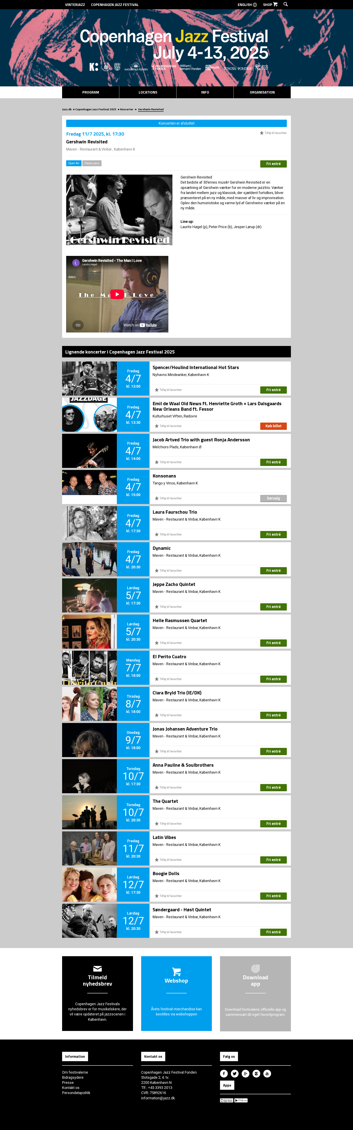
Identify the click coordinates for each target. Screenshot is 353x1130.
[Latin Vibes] (89, 841)
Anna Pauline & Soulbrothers (183, 765)
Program (90, 92)
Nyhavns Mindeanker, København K (181, 375)
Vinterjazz (75, 4)
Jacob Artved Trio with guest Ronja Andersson (201, 439)
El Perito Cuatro (169, 656)
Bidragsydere (73, 1077)
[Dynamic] (89, 552)
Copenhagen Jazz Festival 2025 (95, 109)
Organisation (262, 92)
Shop (268, 4)
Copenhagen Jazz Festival (115, 4)
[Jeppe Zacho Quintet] (89, 588)
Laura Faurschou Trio (175, 511)
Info (205, 92)
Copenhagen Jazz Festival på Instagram (256, 1074)
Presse (68, 1082)
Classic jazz (91, 163)
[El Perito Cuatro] (89, 661)
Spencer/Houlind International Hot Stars (196, 367)
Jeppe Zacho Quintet (174, 584)
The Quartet (165, 801)
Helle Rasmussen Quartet (180, 620)
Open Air (73, 163)
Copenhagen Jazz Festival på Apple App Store (226, 1100)
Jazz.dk (66, 109)
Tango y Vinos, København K (175, 483)
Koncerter (126, 109)
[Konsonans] (89, 480)
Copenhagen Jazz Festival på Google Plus (245, 1074)
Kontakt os (70, 1087)
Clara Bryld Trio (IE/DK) (177, 692)
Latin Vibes (164, 837)
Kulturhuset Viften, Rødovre (175, 416)
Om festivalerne (75, 1072)
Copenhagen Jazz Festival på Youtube (267, 1074)
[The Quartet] (89, 805)
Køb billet (274, 426)
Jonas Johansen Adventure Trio (185, 728)
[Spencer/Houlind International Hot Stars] (89, 371)
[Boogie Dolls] (89, 878)
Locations (148, 92)
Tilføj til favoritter (275, 133)
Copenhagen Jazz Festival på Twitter (235, 1074)
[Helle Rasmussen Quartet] (89, 625)
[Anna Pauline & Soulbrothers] (89, 769)
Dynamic (162, 548)
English (245, 4)
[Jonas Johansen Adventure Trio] (89, 733)
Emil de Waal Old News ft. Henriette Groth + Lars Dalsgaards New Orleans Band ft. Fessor (217, 406)
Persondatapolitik (76, 1093)
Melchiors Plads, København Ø (177, 447)
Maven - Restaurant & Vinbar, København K (187, 519)
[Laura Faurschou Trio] (89, 516)
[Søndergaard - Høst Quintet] (89, 914)
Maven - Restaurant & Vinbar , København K (100, 149)
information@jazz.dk (158, 1098)
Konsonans (164, 475)
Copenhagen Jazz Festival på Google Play (241, 1100)
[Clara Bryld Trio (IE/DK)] (89, 697)
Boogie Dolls (166, 873)
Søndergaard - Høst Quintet (182, 909)
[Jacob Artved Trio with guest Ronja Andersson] (89, 444)
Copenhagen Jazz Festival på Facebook (224, 1074)
